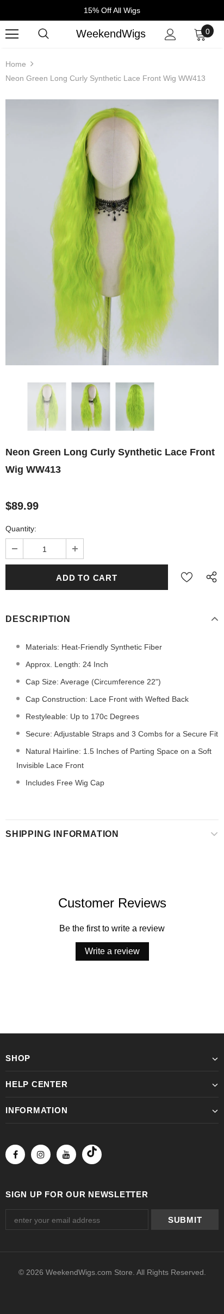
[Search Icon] (43, 34)
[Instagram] (41, 1154)
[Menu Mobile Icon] (11, 34)
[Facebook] (15, 1154)
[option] (112, 232)
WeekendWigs (111, 34)
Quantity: (20, 528)
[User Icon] (170, 34)
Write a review (112, 951)
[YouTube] (66, 1154)
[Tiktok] (92, 1154)
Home (15, 64)
